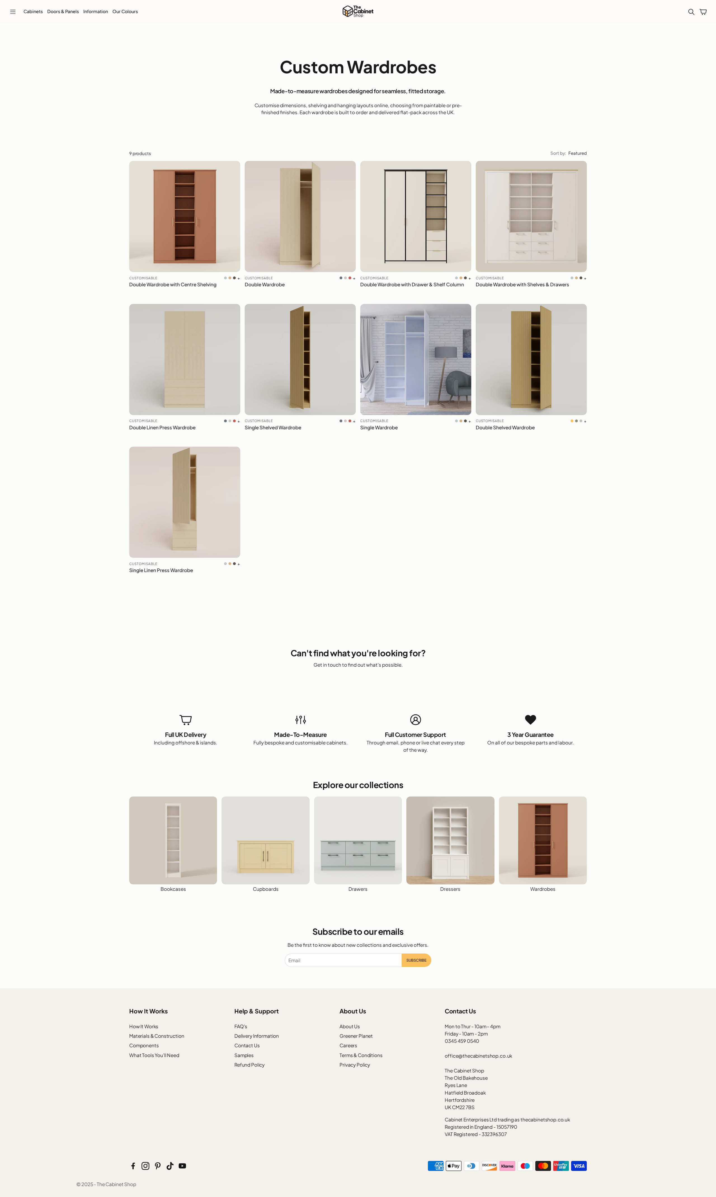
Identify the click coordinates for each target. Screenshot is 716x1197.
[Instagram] (145, 1166)
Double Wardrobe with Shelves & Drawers (522, 284)
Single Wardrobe (379, 427)
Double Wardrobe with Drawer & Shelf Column (412, 284)
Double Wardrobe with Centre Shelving (172, 284)
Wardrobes (542, 889)
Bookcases (173, 889)
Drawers (358, 889)
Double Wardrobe (265, 284)
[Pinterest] (158, 1166)
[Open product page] (184, 216)
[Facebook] (133, 1166)
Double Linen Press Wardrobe (162, 427)
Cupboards (266, 889)
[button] (13, 12)
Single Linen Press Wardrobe (161, 570)
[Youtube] (182, 1166)
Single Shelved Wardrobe (273, 427)
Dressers (450, 889)
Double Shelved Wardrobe (505, 427)
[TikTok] (170, 1166)
